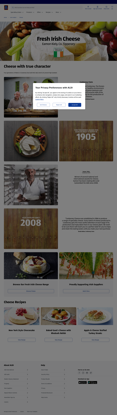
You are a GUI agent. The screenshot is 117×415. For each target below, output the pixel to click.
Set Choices (43, 105)
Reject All (59, 105)
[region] (59, 96)
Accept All (75, 105)
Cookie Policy (39, 99)
